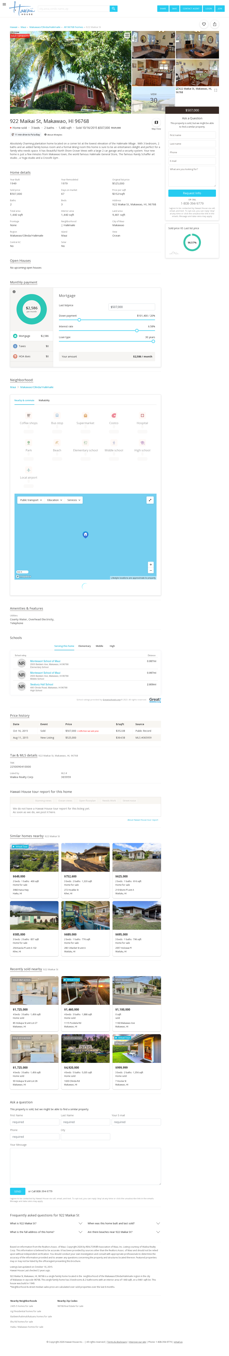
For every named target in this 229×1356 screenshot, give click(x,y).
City (63, 1130)
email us (178, 1341)
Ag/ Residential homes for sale (25, 1311)
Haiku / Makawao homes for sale (26, 1326)
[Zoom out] (151, 570)
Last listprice (66, 305)
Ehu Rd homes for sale (21, 1321)
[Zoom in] (151, 564)
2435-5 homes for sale (21, 1306)
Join (220, 8)
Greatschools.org (112, 699)
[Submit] (114, 9)
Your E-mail (118, 1115)
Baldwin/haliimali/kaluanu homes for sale (31, 1316)
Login (209, 8)
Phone (14, 1130)
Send (17, 1191)
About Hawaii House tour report (143, 819)
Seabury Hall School (41, 684)
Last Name (67, 1115)
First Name (16, 1115)
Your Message (18, 1144)
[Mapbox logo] (23, 576)
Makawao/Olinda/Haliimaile (36, 387)
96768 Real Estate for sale (70, 1306)
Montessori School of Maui (45, 661)
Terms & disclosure (117, 1341)
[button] (30, 500)
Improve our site (137, 1341)
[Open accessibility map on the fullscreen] (150, 500)
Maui (13, 387)
